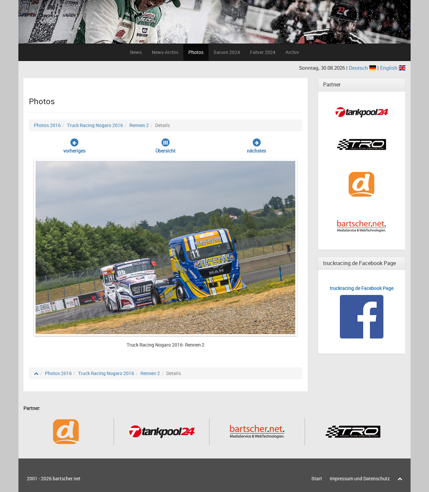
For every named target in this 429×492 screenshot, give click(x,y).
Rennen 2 (139, 125)
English (389, 67)
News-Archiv (165, 52)
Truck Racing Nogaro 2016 (95, 125)
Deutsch (359, 67)
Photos (195, 52)
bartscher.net (66, 478)
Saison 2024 (226, 52)
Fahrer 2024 (262, 52)
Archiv (292, 52)
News (136, 52)
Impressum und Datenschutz (360, 478)
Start (316, 478)
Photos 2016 (47, 125)
